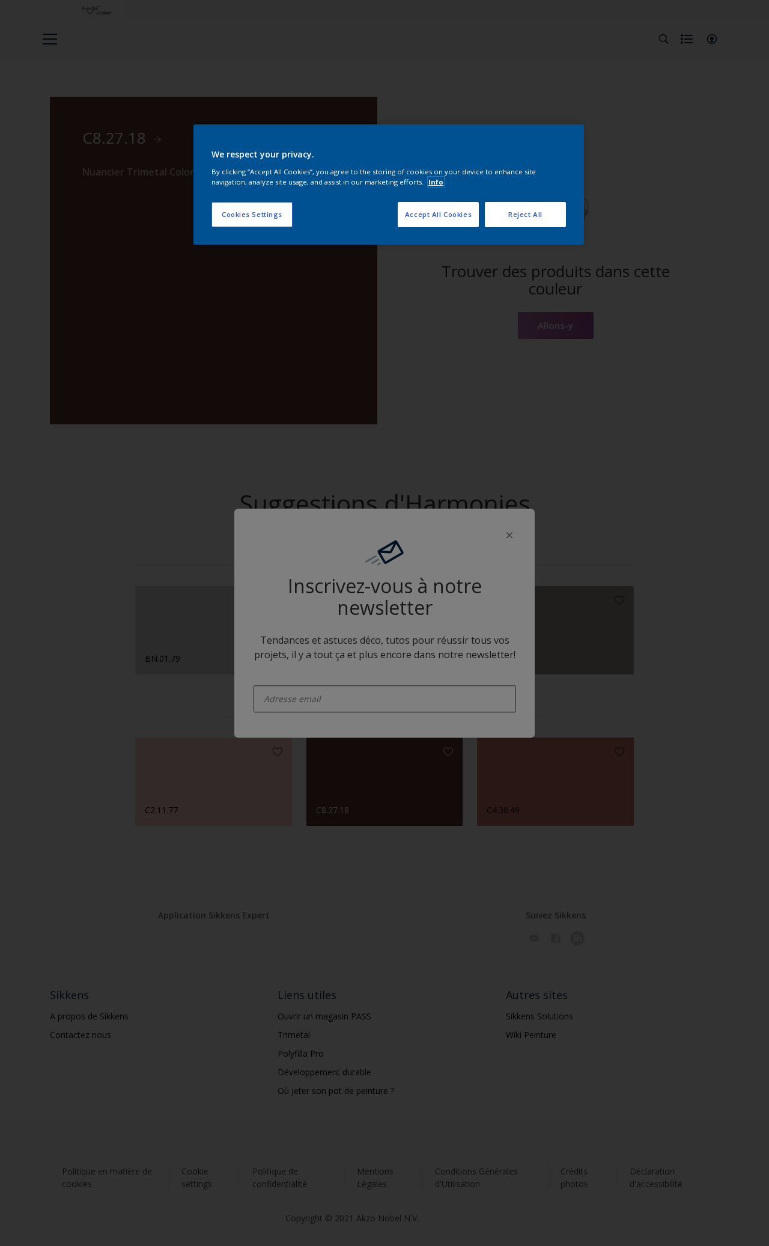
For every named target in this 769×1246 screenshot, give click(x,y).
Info (435, 181)
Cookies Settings (252, 214)
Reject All (525, 214)
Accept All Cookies (438, 214)
